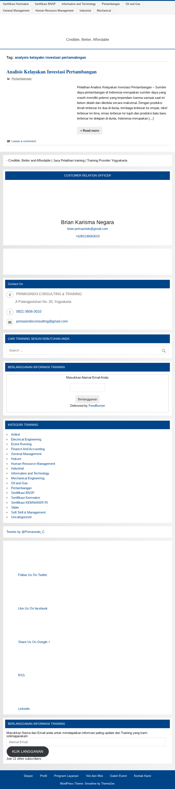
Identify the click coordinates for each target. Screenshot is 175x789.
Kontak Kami (142, 775)
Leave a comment (24, 141)
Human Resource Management (54, 10)
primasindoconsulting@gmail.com (42, 321)
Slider (15, 507)
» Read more (89, 130)
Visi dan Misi (94, 775)
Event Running (21, 444)
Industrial (85, 10)
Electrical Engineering (26, 439)
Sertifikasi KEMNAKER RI (29, 502)
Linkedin (24, 708)
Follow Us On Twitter (32, 575)
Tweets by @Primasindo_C (25, 532)
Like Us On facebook (33, 608)
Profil (43, 775)
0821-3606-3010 (28, 311)
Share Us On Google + (34, 642)
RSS (21, 675)
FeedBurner (97, 405)
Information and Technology (79, 4)
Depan (28, 775)
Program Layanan (66, 775)
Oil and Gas (133, 4)
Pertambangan (111, 4)
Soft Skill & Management (28, 512)
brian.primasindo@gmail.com (87, 228)
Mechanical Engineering (27, 478)
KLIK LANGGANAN (27, 752)
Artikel (15, 434)
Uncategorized (21, 517)
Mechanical (104, 10)
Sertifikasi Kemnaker (16, 4)
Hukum (16, 459)
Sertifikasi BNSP (45, 4)
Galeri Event (118, 775)
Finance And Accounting (28, 449)
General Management (16, 10)
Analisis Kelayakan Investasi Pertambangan (51, 71)
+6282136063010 (88, 236)
